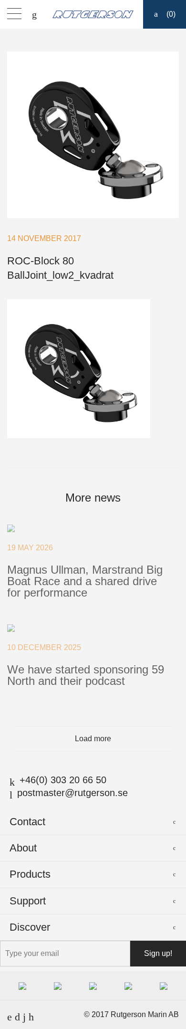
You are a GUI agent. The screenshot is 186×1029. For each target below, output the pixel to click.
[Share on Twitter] (100, 453)
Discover (30, 927)
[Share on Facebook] (86, 453)
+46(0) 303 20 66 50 (63, 780)
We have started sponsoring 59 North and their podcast (85, 675)
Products (30, 874)
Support (28, 901)
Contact (27, 822)
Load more (93, 739)
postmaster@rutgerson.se (72, 793)
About (23, 848)
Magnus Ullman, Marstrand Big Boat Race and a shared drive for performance (85, 581)
